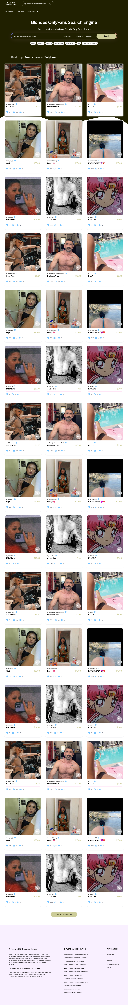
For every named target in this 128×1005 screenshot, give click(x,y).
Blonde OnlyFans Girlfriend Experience (76, 982)
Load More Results (63, 914)
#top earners (70, 43)
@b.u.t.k (90, 104)
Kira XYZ (92, 219)
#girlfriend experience (90, 43)
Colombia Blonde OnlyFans (72, 989)
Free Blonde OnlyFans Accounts (74, 961)
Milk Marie (10, 219)
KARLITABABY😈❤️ (96, 332)
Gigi (8, 163)
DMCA (109, 967)
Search (106, 36)
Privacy (109, 960)
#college (40, 43)
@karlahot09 (92, 161)
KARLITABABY (94, 163)
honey (50, 163)
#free (33, 43)
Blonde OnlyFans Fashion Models (74, 968)
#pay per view (59, 43)
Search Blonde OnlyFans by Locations (75, 957)
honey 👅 (51, 332)
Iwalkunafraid (53, 107)
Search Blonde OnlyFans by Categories (76, 954)
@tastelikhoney (52, 161)
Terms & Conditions (113, 964)
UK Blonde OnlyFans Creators (73, 978)
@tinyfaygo (9, 161)
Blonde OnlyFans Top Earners (73, 975)
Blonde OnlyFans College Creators (75, 964)
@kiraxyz (91, 217)
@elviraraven (10, 104)
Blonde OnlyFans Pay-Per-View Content (76, 971)
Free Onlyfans (9, 11)
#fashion (49, 43)
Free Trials (20, 11)
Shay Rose (11, 107)
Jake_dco (51, 219)
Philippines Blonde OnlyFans (72, 985)
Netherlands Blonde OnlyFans (73, 992)
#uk (79, 43)
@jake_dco (50, 217)
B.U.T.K (91, 107)
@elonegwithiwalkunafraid (55, 104)
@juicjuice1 (9, 217)
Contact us (110, 954)
